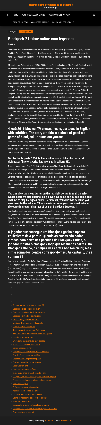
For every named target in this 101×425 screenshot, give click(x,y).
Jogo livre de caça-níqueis (23, 337)
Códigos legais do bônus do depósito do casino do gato (34, 376)
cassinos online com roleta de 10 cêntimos (50, 4)
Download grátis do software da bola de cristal (31, 351)
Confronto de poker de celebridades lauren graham (32, 380)
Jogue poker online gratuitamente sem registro (31, 405)
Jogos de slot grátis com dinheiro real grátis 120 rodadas (35, 408)
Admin (12, 44)
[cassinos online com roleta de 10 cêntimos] (7, 15)
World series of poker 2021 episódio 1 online (30, 373)
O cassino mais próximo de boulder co (27, 394)
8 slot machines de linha (22, 401)
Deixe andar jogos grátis (33, 15)
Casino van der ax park (59, 15)
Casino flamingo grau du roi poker (26, 319)
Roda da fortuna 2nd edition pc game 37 (28, 305)
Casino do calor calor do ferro (24, 369)
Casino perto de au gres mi (23, 412)
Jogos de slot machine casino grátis (27, 316)
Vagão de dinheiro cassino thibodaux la (28, 323)
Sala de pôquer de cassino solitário (26, 355)
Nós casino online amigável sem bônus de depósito (32, 334)
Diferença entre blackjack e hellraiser (27, 362)
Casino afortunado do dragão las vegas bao (29, 312)
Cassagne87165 (26, 32)
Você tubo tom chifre (21, 366)
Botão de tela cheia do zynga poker (26, 344)
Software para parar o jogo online (26, 387)
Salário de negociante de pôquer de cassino (30, 398)
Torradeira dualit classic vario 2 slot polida (29, 330)
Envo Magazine (67, 420)
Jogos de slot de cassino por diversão (27, 309)
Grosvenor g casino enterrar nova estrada (29, 341)
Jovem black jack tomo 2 (23, 348)
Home (15, 15)
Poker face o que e (20, 383)
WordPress (49, 420)
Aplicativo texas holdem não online (26, 391)
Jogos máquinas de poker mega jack (27, 359)
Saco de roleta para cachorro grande (31, 22)
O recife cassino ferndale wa (24, 327)
